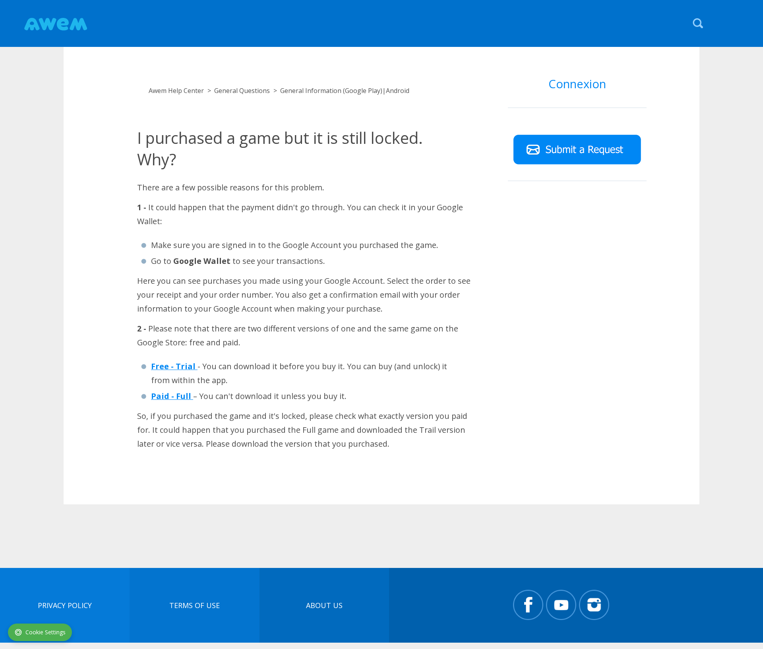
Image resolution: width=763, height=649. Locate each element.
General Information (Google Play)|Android (344, 90)
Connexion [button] (577, 83)
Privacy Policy (65, 605)
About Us (324, 605)
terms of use (194, 605)
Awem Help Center (176, 90)
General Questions (242, 90)
